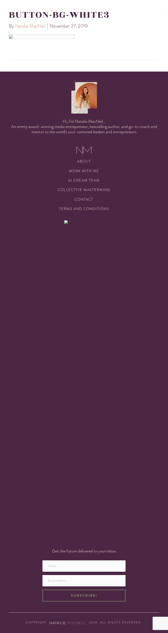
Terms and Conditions (84, 208)
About (84, 161)
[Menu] (162, 10)
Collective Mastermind (84, 189)
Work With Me (84, 171)
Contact (84, 199)
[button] (84, 595)
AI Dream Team (84, 180)
